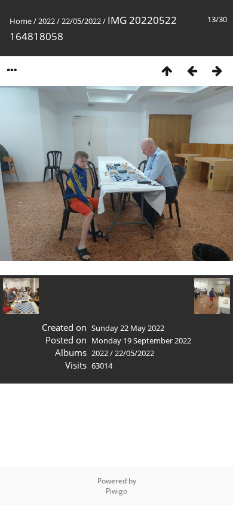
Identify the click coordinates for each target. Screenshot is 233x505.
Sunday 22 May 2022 (127, 328)
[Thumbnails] (166, 70)
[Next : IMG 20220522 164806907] (216, 70)
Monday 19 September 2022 (141, 340)
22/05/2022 (81, 21)
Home (21, 21)
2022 (46, 21)
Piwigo (116, 491)
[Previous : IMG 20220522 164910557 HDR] (191, 70)
